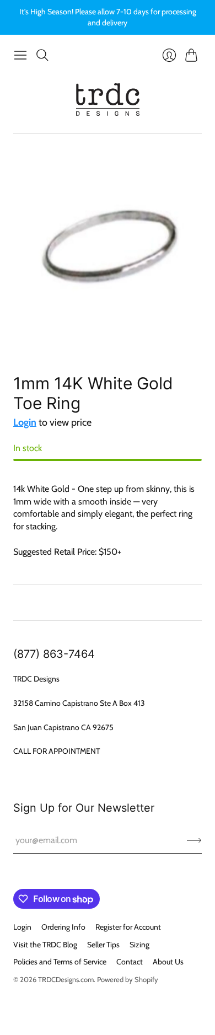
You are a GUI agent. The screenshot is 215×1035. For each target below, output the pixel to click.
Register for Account (128, 927)
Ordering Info (63, 927)
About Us (168, 962)
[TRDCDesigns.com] (107, 99)
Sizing (139, 945)
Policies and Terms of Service (59, 962)
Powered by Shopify (127, 979)
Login (24, 422)
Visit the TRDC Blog (45, 945)
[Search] (42, 55)
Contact (129, 962)
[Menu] (20, 55)
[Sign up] (194, 840)
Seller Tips (103, 945)
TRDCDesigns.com (66, 979)
